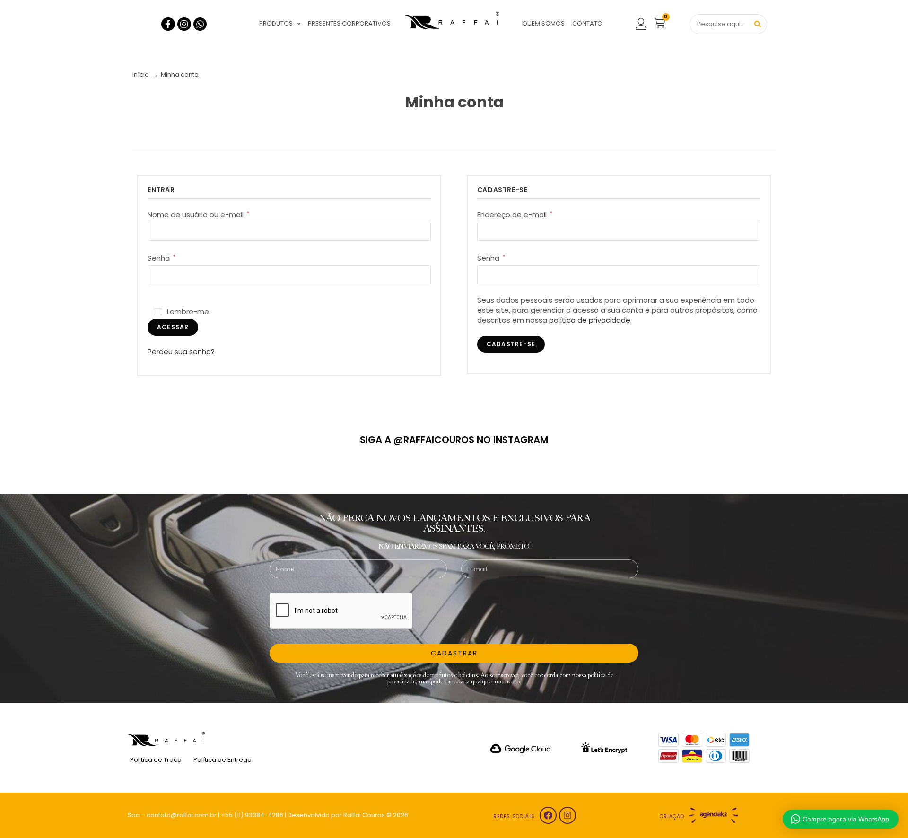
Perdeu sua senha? (181, 352)
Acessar (173, 327)
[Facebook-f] (168, 24)
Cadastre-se (511, 344)
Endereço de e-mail (514, 214)
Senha (161, 258)
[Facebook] (548, 815)
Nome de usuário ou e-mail (198, 214)
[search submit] (758, 24)
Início (140, 74)
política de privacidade (589, 320)
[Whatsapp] (200, 24)
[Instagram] (184, 24)
